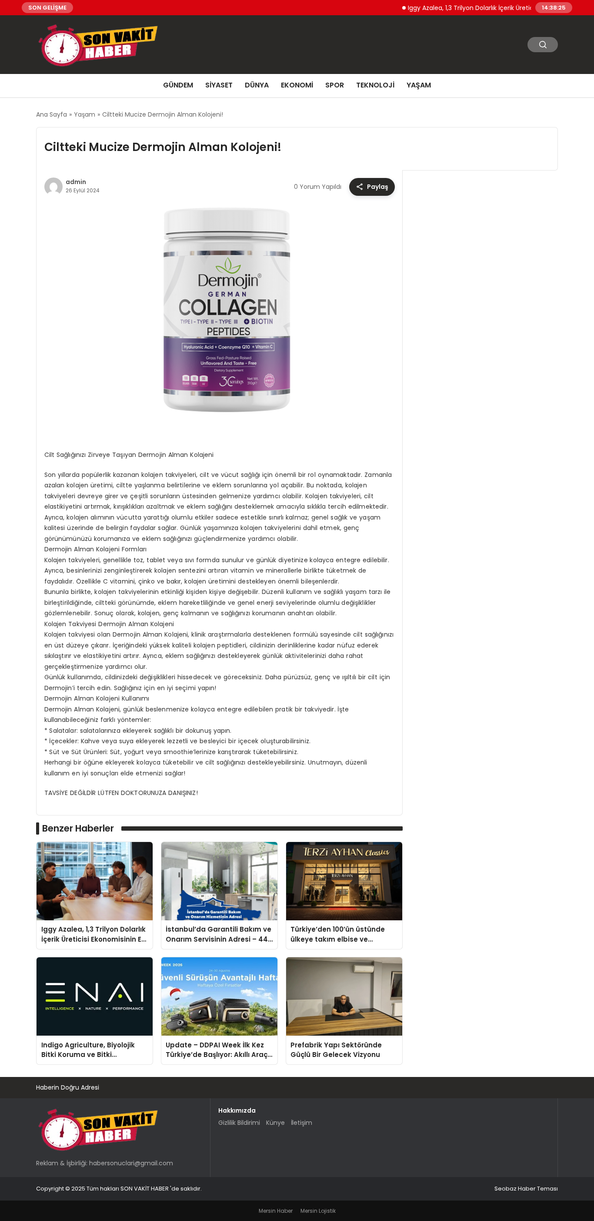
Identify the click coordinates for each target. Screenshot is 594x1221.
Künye (275, 1122)
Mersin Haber (276, 1210)
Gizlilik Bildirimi (239, 1122)
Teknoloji (375, 85)
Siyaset (219, 85)
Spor (334, 85)
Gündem (178, 85)
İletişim (301, 1122)
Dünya (257, 85)
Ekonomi (297, 85)
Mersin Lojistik (318, 1210)
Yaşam (419, 85)
